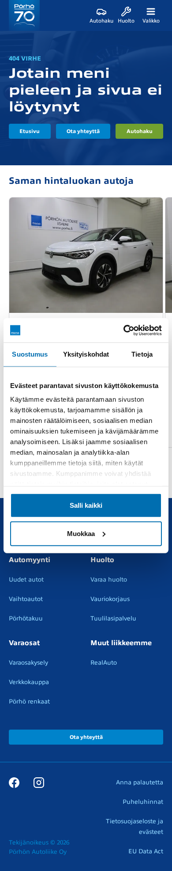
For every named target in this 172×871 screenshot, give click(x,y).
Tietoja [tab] (142, 354)
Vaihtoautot (26, 599)
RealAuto (103, 662)
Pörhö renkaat (29, 701)
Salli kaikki (86, 505)
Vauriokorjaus (110, 599)
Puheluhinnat (143, 802)
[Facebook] (14, 782)
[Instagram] (39, 782)
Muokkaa (81, 533)
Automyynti (29, 560)
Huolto (102, 560)
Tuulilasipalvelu (113, 618)
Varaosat (24, 643)
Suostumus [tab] (30, 354)
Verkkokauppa (29, 682)
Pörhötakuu (26, 618)
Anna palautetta (139, 782)
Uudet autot (26, 579)
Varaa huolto (108, 579)
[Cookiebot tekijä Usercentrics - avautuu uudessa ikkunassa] (124, 330)
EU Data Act (145, 851)
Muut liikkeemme (121, 643)
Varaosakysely (28, 662)
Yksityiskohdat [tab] (86, 354)
